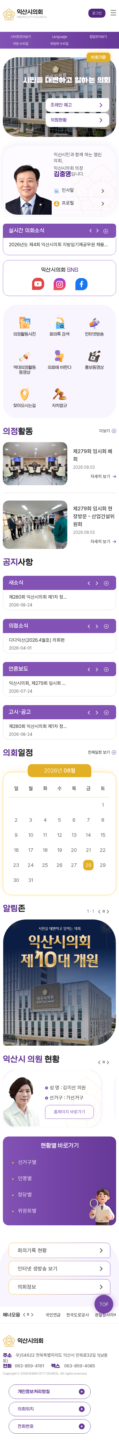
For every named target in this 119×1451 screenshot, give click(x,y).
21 (88, 850)
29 (103, 865)
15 (103, 835)
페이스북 (81, 283)
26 (59, 865)
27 (74, 865)
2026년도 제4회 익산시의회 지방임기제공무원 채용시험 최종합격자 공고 (62, 244)
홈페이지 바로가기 (68, 1112)
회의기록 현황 (32, 1250)
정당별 (25, 1194)
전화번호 (26, 1426)
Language (53, 36)
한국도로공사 (77, 1315)
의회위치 (26, 1409)
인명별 (25, 1178)
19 (59, 850)
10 (30, 835)
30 (16, 880)
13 (74, 835)
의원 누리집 (14, 43)
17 (30, 850)
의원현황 (59, 120)
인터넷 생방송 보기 (37, 1269)
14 (88, 835)
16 (16, 850)
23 (16, 865)
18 (45, 850)
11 (45, 835)
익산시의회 (30, 1341)
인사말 (68, 190)
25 (45, 865)
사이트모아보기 (16, 36)
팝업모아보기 (93, 36)
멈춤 (104, 912)
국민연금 (53, 1315)
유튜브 (37, 283)
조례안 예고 (61, 105)
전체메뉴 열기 (113, 13)
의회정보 (27, 1287)
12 (59, 835)
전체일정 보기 (99, 752)
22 (103, 850)
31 (30, 880)
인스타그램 (59, 283)
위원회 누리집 (54, 43)
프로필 (68, 203)
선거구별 (27, 1162)
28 (88, 865)
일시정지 (28, 1315)
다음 (98, 231)
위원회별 (27, 1211)
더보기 (105, 232)
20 (74, 850)
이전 (92, 231)
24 (31, 865)
